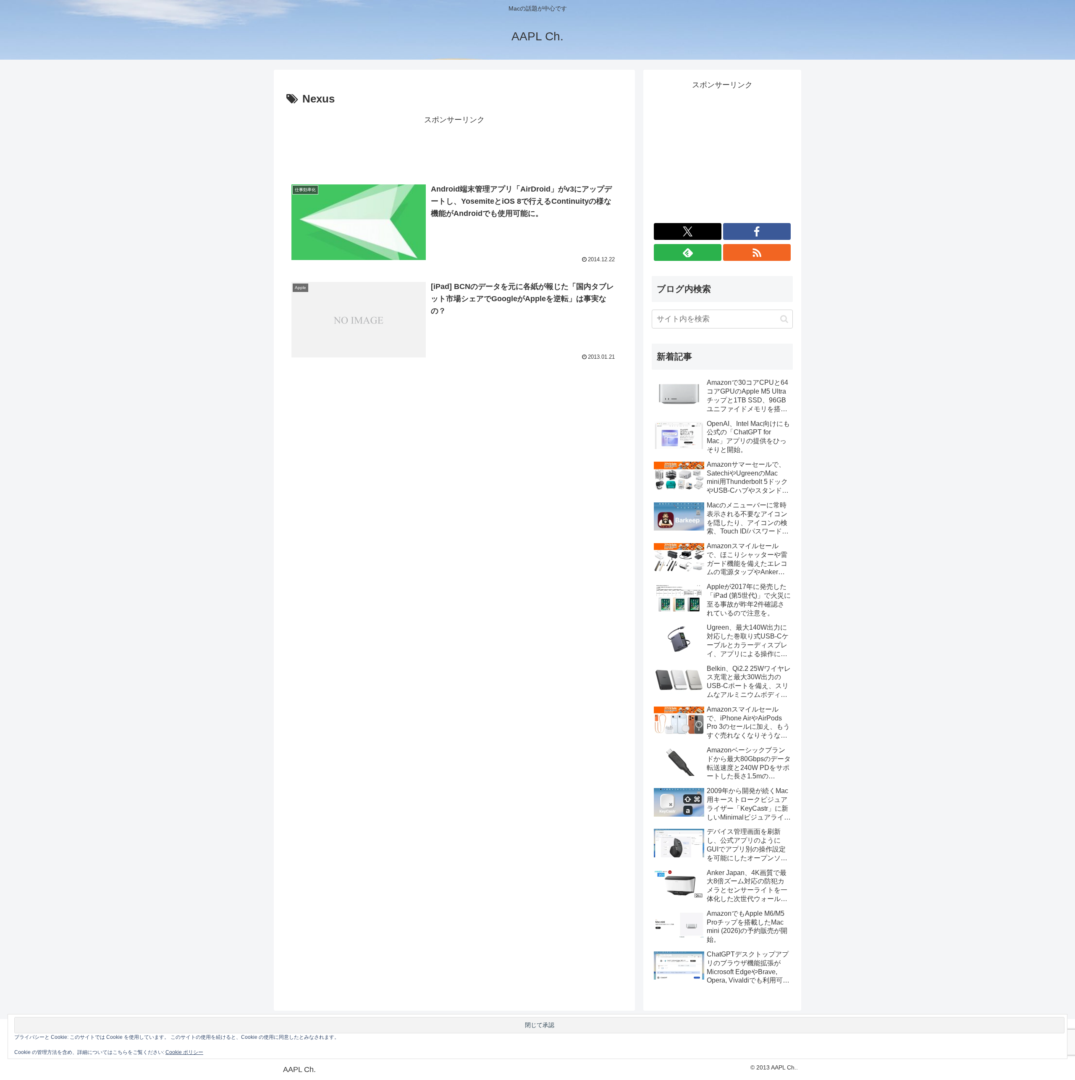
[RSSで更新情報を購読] (757, 252)
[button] (784, 319)
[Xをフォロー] (687, 231)
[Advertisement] (454, 146)
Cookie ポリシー (184, 1052)
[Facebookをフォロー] (757, 231)
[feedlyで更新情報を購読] (687, 252)
